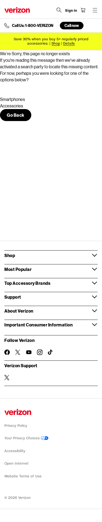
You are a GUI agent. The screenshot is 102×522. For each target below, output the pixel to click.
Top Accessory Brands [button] (27, 283)
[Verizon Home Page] (17, 10)
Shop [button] (9, 255)
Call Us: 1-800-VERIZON (32, 25)
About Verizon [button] (18, 310)
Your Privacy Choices (22, 438)
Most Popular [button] (18, 269)
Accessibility (14, 451)
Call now (71, 25)
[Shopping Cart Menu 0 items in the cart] (83, 10)
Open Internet (16, 463)
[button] (15, 115)
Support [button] (12, 296)
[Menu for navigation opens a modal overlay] (95, 10)
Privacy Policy (15, 426)
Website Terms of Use (23, 476)
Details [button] (69, 43)
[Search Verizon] (59, 10)
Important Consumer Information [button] (38, 324)
